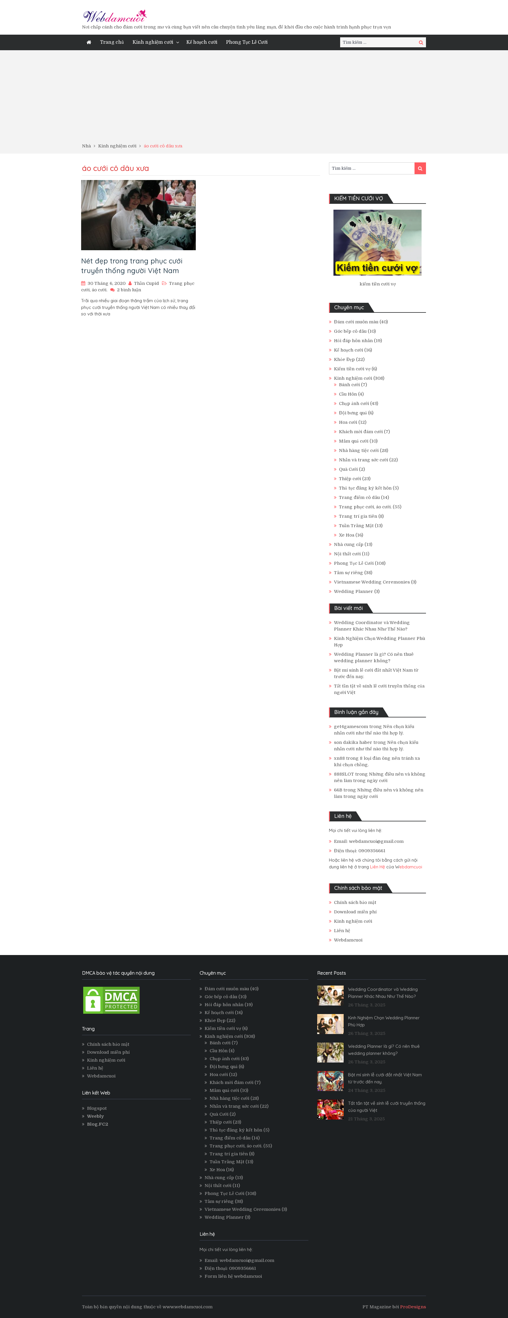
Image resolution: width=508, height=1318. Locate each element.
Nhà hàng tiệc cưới (359, 450)
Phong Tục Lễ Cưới (247, 42)
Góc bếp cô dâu (350, 331)
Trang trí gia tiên (358, 516)
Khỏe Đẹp (344, 359)
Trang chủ (112, 42)
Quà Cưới (348, 469)
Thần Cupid (146, 283)
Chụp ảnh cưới (354, 403)
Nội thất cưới (347, 554)
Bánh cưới (349, 384)
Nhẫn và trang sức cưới (363, 460)
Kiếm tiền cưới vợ (352, 368)
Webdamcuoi (348, 940)
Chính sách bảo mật (355, 902)
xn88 (339, 758)
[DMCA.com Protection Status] (111, 1013)
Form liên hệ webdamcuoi (233, 1276)
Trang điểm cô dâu (359, 497)
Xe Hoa (346, 535)
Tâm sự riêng (348, 572)
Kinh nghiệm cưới (153, 42)
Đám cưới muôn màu (356, 322)
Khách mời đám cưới (361, 431)
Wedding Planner (353, 591)
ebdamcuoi (410, 867)
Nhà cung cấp (348, 544)
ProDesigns (413, 1306)
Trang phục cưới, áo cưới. (365, 507)
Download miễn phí (355, 911)
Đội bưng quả (353, 413)
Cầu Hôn (348, 394)
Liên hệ (342, 930)
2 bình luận (129, 289)
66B (338, 790)
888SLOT (344, 774)
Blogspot (97, 1108)
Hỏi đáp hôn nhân (353, 340)
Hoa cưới (348, 422)
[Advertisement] (254, 99)
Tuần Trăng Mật (356, 525)
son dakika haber (353, 742)
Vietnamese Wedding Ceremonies (372, 582)
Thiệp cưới (350, 478)
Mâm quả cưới (353, 441)
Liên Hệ (377, 867)
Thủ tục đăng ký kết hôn (365, 488)
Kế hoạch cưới (201, 42)
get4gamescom (351, 726)
